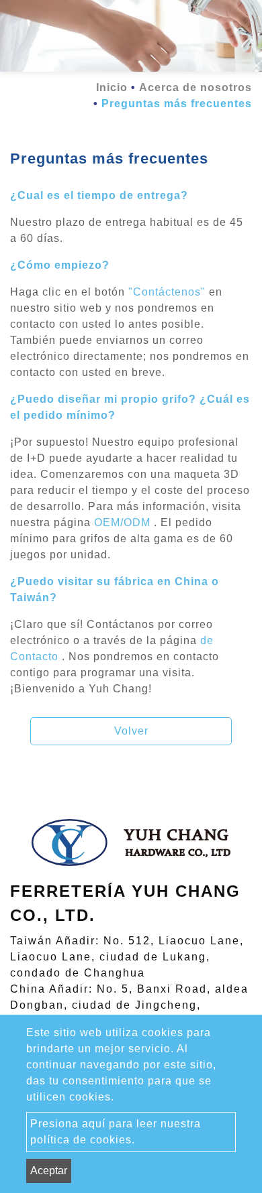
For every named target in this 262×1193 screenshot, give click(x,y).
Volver (131, 731)
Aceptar (48, 1170)
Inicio (112, 87)
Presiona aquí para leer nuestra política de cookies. (115, 1131)
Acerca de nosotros (195, 87)
